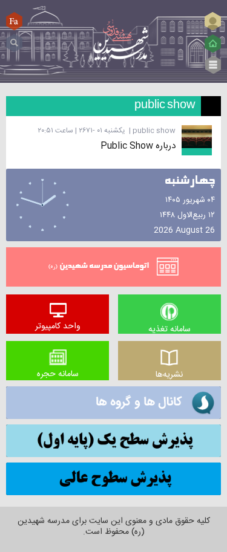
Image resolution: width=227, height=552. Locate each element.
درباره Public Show (138, 146)
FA (14, 20)
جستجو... (14, 38)
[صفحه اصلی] (213, 43)
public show (154, 131)
